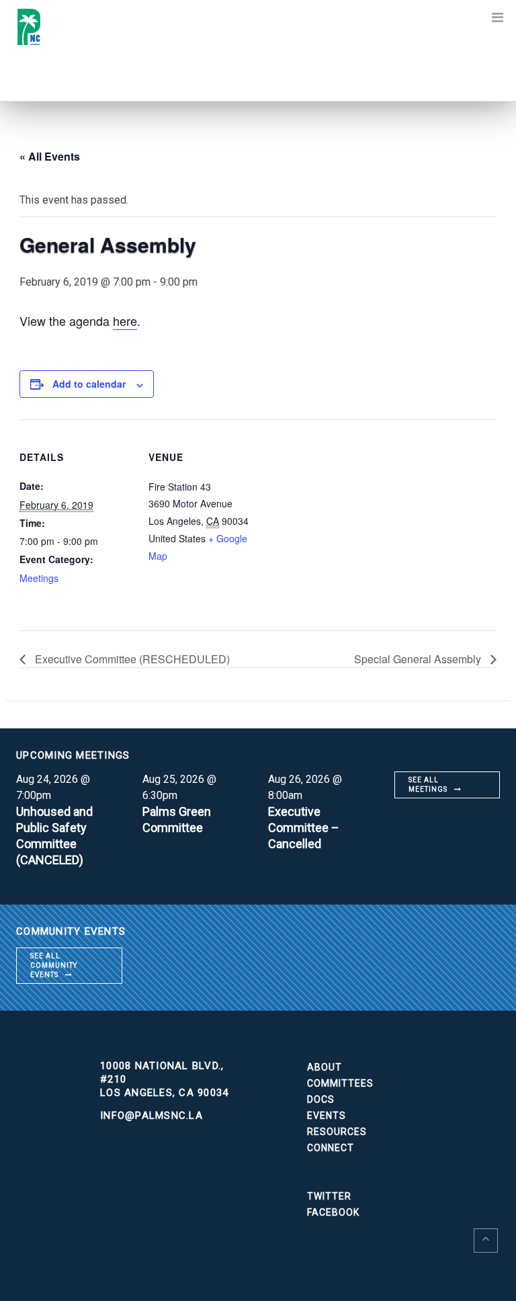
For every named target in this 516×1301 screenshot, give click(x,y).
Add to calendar (89, 383)
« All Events (49, 156)
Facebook (333, 1212)
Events (326, 1115)
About (324, 1067)
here (125, 320)
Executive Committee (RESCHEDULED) (131, 659)
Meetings (38, 578)
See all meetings (427, 784)
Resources (337, 1131)
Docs (321, 1099)
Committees (340, 1083)
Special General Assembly (419, 659)
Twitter (329, 1196)
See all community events (53, 965)
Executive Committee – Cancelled (303, 827)
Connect (330, 1147)
